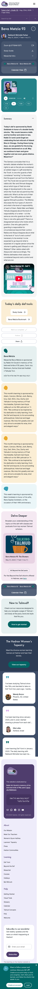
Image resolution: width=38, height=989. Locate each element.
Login (28, 985)
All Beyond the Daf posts (19, 570)
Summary (8, 118)
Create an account (14, 985)
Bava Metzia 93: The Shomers (17, 556)
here (24, 578)
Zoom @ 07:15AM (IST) (13, 45)
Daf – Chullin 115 (9, 10)
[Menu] (33, 98)
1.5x (28, 103)
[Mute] (24, 98)
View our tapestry (19, 664)
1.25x (20, 103)
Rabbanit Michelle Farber (18, 35)
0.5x (6, 103)
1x (13, 103)
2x (6, 108)
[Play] (6, 98)
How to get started (19, 624)
